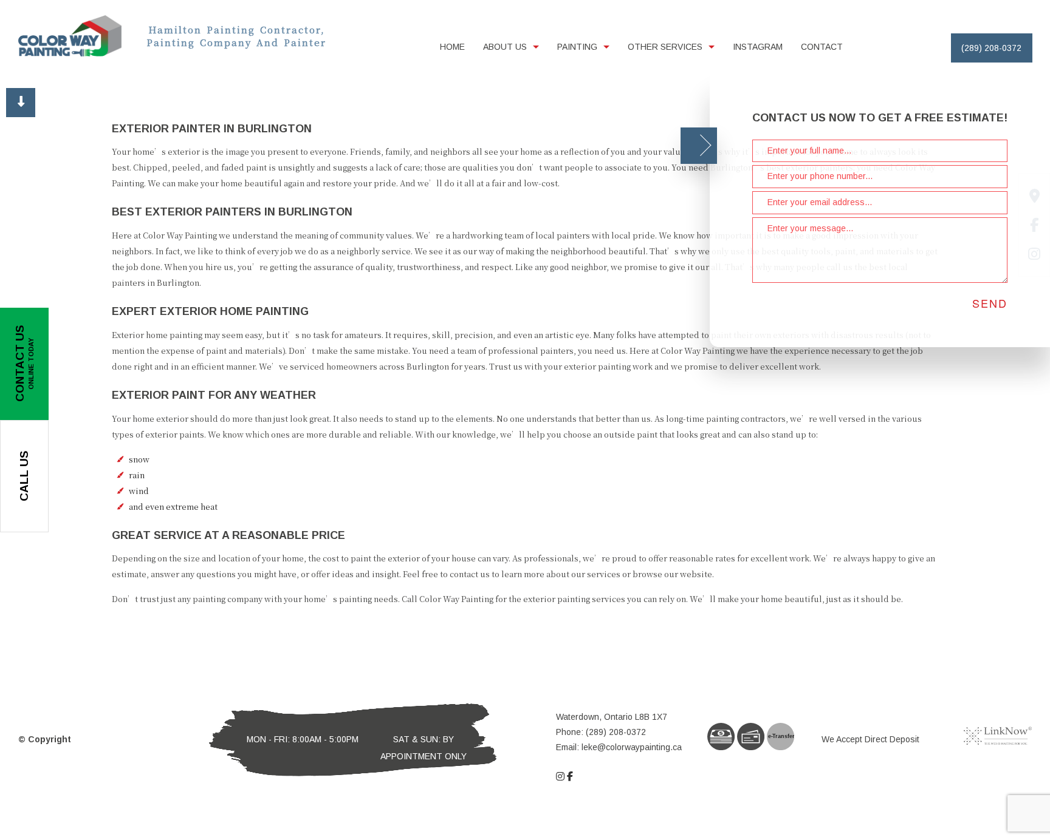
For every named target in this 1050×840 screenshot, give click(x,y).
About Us (505, 47)
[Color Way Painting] (70, 35)
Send (989, 303)
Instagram (758, 47)
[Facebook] (570, 776)
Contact (822, 47)
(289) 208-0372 (991, 48)
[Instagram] (560, 776)
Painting (577, 47)
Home (452, 47)
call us (24, 476)
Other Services (665, 47)
